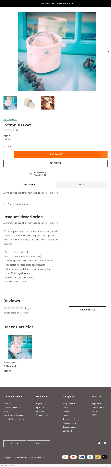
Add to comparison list (18, 204)
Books (65, 407)
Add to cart (57, 154)
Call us (14, 443)
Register (39, 403)
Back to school (69, 431)
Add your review (88, 310)
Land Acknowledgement (13, 415)
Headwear (67, 415)
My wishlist (40, 411)
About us (7, 403)
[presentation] (108, 51)
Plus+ (37, 457)
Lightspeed (10, 465)
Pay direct (55, 163)
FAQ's (5, 411)
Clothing (66, 411)
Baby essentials (69, 403)
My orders (40, 407)
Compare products (43, 415)
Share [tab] (82, 184)
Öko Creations (10, 119)
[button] (10, 103)
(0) (16, 130)
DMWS (30, 457)
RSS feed (44, 457)
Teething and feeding (71, 419)
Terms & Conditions (11, 407)
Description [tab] (29, 184)
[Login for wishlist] (104, 154)
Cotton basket (11, 366)
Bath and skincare (70, 423)
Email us (38, 443)
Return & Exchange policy (13, 419)
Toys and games (69, 427)
